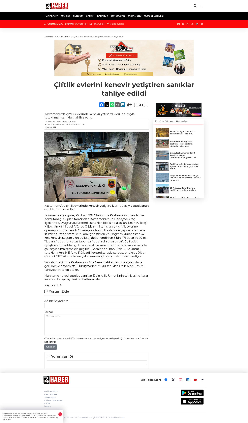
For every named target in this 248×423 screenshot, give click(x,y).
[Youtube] (195, 380)
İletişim (47, 406)
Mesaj (48, 312)
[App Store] (185, 401)
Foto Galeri (98, 24)
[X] (173, 380)
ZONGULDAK (118, 16)
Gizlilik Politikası (51, 391)
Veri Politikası (50, 397)
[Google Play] (185, 393)
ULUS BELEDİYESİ (154, 16)
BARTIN (90, 16)
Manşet (65, 16)
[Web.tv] (202, 380)
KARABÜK (102, 16)
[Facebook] (166, 380)
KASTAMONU (134, 16)
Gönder (50, 347)
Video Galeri (116, 24)
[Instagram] (180, 380)
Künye (47, 403)
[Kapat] (60, 414)
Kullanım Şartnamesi (53, 400)
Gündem (78, 16)
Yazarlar (83, 24)
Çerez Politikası (50, 394)
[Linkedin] (188, 380)
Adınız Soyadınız (56, 301)
